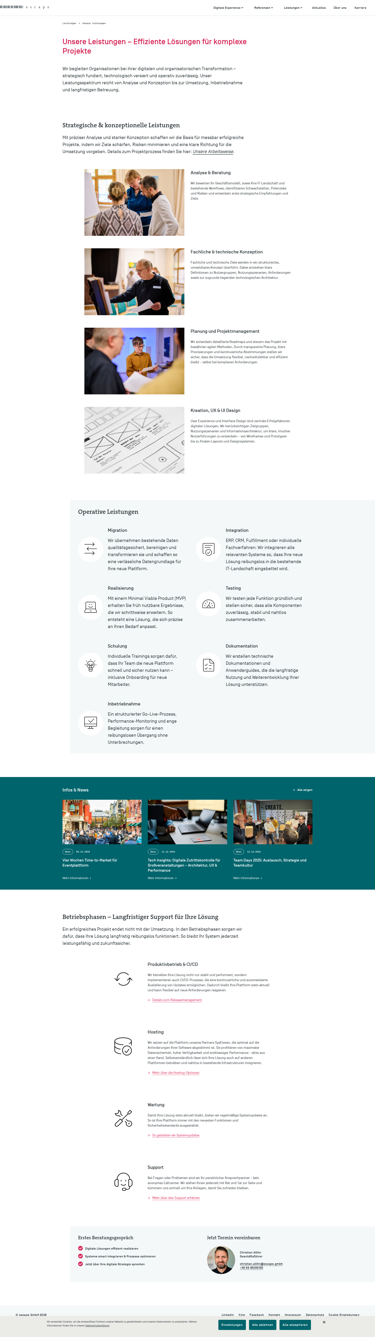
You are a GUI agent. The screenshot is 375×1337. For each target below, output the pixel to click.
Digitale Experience (227, 8)
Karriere (360, 8)
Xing (241, 1315)
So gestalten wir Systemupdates (175, 1135)
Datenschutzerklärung (97, 1325)
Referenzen (262, 8)
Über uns (340, 8)
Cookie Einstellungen (344, 1315)
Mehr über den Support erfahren (176, 1198)
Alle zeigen (304, 790)
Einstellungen (232, 1325)
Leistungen (292, 8)
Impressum (293, 1315)
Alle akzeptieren (295, 1325)
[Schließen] (324, 1322)
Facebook (257, 1315)
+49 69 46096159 (251, 1268)
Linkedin (228, 1315)
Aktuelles (319, 8)
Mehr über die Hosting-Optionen (175, 1073)
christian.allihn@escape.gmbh (261, 1264)
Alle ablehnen (262, 1325)
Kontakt (274, 1315)
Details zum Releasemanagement (177, 1000)
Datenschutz (315, 1315)
